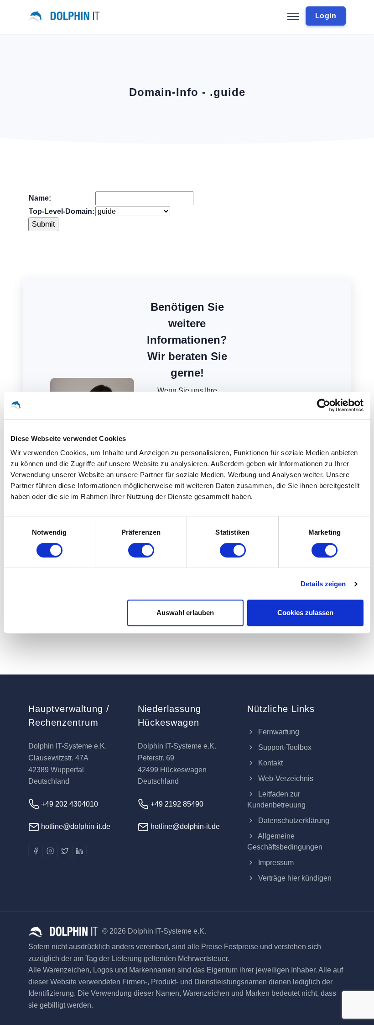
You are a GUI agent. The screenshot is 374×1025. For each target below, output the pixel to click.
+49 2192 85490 (176, 804)
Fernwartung (277, 732)
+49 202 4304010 (68, 804)
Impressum (275, 862)
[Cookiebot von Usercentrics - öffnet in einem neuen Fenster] (324, 405)
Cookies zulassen (305, 612)
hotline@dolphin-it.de (74, 826)
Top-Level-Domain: (61, 211)
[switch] (141, 550)
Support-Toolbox (284, 747)
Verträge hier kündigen (294, 878)
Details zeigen (323, 584)
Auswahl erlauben (185, 612)
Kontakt (269, 763)
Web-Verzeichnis (284, 778)
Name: (40, 198)
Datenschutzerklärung (292, 820)
